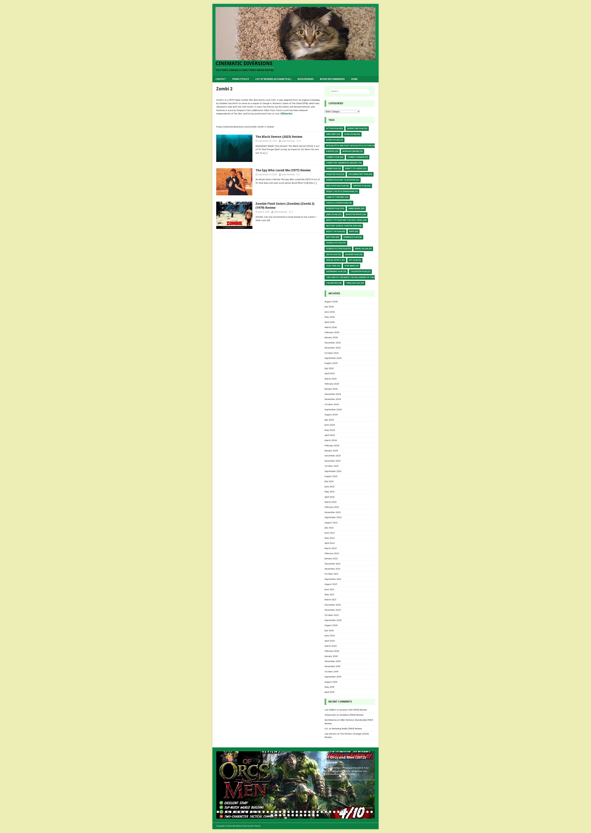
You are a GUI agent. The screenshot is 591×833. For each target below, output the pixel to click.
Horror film (335, 208)
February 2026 (332, 332)
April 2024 (330, 435)
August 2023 (331, 476)
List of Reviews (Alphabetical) (273, 79)
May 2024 (330, 430)
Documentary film (360, 174)
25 (317, 812)
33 (351, 812)
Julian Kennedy (288, 141)
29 (334, 812)
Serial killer (363, 248)
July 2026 (329, 306)
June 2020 (330, 635)
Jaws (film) (333, 214)
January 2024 (331, 450)
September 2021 (333, 579)
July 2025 (329, 368)
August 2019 (331, 682)
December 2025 (333, 342)
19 (292, 812)
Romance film (353, 237)
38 (371, 812)
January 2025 (331, 388)
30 (338, 812)
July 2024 (329, 419)
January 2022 (331, 558)
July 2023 (329, 481)
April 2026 (330, 322)
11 (259, 812)
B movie (332, 151)
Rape (353, 231)
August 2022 (331, 522)
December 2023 (333, 455)
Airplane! (333, 134)
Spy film (355, 260)
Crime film (333, 168)
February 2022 (332, 553)
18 (288, 812)
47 (305, 815)
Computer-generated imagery (344, 162)
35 (359, 812)
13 (267, 812)
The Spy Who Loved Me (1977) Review (283, 170)
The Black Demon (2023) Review (278, 137)
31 (342, 812)
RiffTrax (332, 237)
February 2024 (332, 445)
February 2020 (332, 651)
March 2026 (331, 327)
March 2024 (331, 440)
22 (305, 812)
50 (317, 815)
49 (313, 815)
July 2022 (329, 527)
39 (272, 815)
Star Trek (333, 265)
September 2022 (333, 517)
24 (313, 812)
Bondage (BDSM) (352, 151)
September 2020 (333, 620)
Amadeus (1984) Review (351, 714)
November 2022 (333, 512)
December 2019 (332, 661)
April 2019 (329, 692)
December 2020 (333, 604)
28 (330, 812)
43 (288, 815)
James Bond (356, 208)
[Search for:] (349, 91)
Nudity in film (335, 231)
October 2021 (331, 573)
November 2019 (332, 666)
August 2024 (331, 414)
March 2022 (331, 548)
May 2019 (329, 687)
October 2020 (332, 615)
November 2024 (333, 399)
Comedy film (334, 157)
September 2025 (333, 358)
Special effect (335, 260)
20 (297, 812)
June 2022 (330, 532)
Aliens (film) (334, 139)
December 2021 (332, 563)
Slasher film (353, 254)
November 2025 (333, 347)
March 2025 (331, 378)
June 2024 (330, 425)
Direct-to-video (355, 168)
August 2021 (331, 584)
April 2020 (330, 640)
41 (280, 815)
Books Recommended (332, 79)
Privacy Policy (240, 79)
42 (284, 815)
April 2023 (329, 497)
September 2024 (333, 409)
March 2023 (330, 502)
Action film (334, 128)
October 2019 (331, 671)
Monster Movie (356, 214)
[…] (265, 153)
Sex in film (333, 254)
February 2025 (332, 383)
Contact (220, 79)
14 (272, 812)
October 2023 (331, 466)
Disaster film (335, 174)
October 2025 (332, 353)
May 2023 (329, 491)
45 (297, 815)
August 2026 (331, 301)
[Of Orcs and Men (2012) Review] (295, 785)
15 (276, 812)
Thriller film (355, 283)
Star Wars (351, 265)
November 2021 (332, 568)
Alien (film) (352, 134)
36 (363, 812)
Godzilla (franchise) (339, 202)
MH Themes (255, 825)
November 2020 (333, 610)
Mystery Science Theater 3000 (343, 225)
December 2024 (333, 394)
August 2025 (331, 363)
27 (326, 812)
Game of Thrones (337, 197)
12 (263, 812)
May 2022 (330, 538)
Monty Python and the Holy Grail (346, 220)
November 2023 (332, 461)
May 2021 (329, 594)
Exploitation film (337, 185)
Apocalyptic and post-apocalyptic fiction (350, 145)
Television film (360, 271)
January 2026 (331, 337)
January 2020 (331, 656)
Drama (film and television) (342, 179)
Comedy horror (358, 157)
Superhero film (336, 271)
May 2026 (330, 317)
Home (354, 79)
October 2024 (332, 404)
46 (301, 815)
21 (301, 812)
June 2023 (329, 486)
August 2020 (331, 625)
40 (276, 815)
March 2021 (330, 599)
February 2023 (332, 507)
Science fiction (336, 242)
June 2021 (329, 589)
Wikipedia (286, 113)
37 (367, 812)
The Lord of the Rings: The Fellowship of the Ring (354, 277)
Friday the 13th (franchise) (342, 191)
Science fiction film (338, 248)
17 (284, 812)
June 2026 (330, 312)
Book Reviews (306, 79)
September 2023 (333, 471)
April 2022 (330, 543)
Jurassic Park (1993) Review (353, 709)
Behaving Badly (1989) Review (347, 728)
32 (346, 812)
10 (255, 812)
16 (280, 812)
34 (355, 812)
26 (321, 812)
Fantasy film (361, 185)
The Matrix (334, 283)
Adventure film (357, 128)
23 (309, 812)
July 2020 (329, 630)
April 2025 (330, 373)
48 (309, 815)
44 (292, 815)
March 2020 (331, 646)
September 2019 (333, 676)
